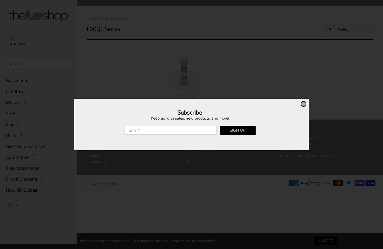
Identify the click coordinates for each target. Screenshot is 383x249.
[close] (303, 104)
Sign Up (237, 130)
